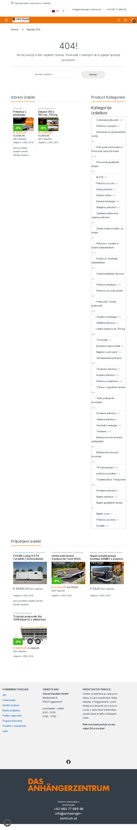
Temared (101, 431)
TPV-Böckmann (104, 467)
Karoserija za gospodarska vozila (108, 134)
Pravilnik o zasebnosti (14, 725)
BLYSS (99, 177)
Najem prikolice (104, 496)
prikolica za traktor (106, 473)
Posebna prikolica (106, 413)
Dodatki (100, 525)
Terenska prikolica (106, 369)
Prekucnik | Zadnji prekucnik (103, 303)
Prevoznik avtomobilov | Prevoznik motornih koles (107, 149)
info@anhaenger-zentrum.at (86, 9)
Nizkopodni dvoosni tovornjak (104, 454)
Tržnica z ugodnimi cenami (110, 387)
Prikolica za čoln (105, 183)
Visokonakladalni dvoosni (110, 273)
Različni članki (103, 195)
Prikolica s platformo (107, 381)
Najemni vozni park (106, 352)
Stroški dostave (21, 155)
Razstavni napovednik (108, 346)
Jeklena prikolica (105, 419)
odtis (5, 731)
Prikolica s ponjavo (106, 126)
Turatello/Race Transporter (111, 479)
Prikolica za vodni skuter (109, 290)
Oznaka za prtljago (106, 316)
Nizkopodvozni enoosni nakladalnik (106, 439)
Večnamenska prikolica (108, 358)
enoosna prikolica (46, 108)
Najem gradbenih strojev (109, 502)
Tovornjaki (102, 339)
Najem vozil (102, 513)
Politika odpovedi (12, 715)
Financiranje (9, 700)
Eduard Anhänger (105, 201)
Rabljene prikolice (106, 207)
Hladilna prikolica (105, 322)
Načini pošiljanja (11, 710)
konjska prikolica (105, 375)
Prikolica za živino (106, 519)
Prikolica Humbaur (106, 284)
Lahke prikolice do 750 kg (110, 328)
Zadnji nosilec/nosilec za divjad (107, 230)
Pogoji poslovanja (12, 720)
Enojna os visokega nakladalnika (104, 260)
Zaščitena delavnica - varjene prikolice (105, 215)
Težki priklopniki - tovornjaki (103, 400)
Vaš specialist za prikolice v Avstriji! (32, 3)
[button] (7, 822)
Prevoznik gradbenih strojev (105, 164)
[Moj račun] (125, 20)
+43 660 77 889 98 (116, 9)
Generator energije (106, 425)
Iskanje (118, 20)
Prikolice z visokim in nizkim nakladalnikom (105, 245)
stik (4, 694)
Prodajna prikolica (106, 490)
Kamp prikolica (104, 189)
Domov (15, 29)
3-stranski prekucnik (107, 120)
